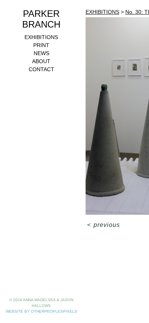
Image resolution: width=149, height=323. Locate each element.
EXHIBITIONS (41, 37)
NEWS (41, 53)
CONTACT (41, 69)
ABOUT (41, 61)
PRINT (41, 45)
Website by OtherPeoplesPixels (41, 311)
